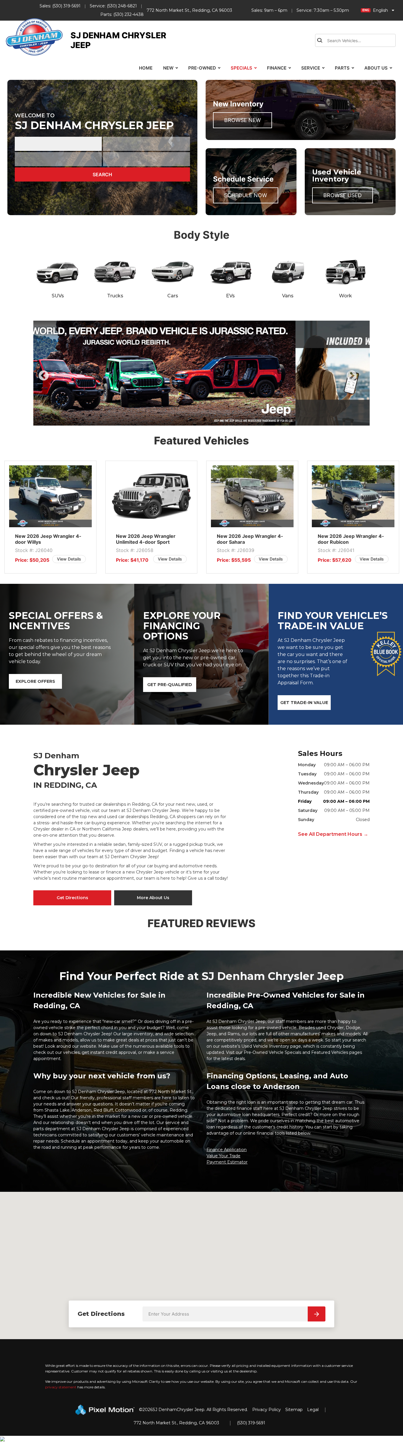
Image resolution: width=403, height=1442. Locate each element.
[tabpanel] (201, 373)
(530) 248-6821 (122, 6)
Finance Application (227, 1149)
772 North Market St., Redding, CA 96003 (189, 10)
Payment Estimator (227, 1162)
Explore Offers (35, 681)
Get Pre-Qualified (169, 684)
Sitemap (294, 1409)
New (168, 68)
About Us (376, 68)
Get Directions (72, 897)
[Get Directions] (316, 1313)
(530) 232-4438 (128, 14)
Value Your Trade (223, 1155)
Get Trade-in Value (304, 702)
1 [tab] (197, 419)
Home (146, 68)
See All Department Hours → (333, 834)
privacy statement (60, 1387)
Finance (276, 68)
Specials (241, 68)
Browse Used (342, 195)
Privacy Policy (266, 1409)
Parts (342, 68)
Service (310, 68)
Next (361, 380)
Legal (313, 1409)
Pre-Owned (202, 68)
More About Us (153, 897)
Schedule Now (245, 195)
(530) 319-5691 (66, 6)
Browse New (242, 120)
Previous (57, 380)
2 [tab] (206, 419)
